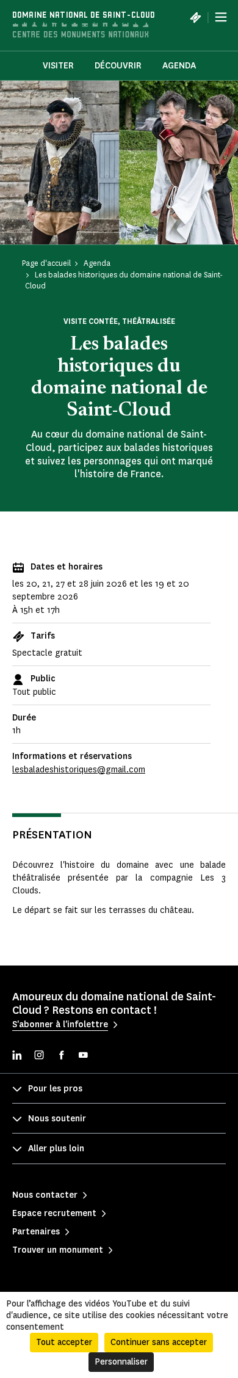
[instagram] (39, 1056)
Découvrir (118, 65)
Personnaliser (121, 1362)
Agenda (179, 65)
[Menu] (221, 17)
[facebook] (61, 1056)
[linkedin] (17, 1056)
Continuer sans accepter (158, 1342)
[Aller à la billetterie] (195, 17)
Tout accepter (64, 1342)
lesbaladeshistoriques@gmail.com (78, 769)
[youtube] (83, 1056)
